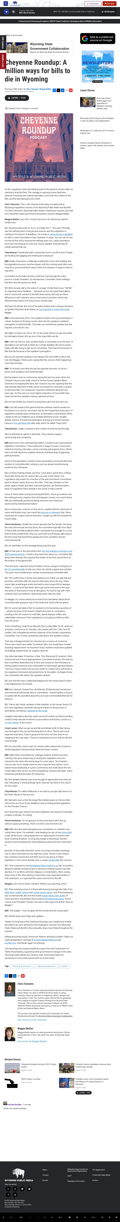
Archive (95, 1180)
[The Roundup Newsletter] (97, 66)
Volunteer (94, 3)
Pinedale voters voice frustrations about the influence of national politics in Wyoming (91, 1081)
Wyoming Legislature (46, 966)
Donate (110, 3)
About (45, 1170)
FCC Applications (98, 1170)
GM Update (3, 43)
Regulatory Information (76, 1181)
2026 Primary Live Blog (30, 1079)
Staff (69, 1176)
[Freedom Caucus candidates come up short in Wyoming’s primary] (66, 1068)
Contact (45, 1175)
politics (65, 966)
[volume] (13, 11)
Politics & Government (13, 35)
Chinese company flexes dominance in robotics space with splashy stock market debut (97, 145)
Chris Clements (32, 89)
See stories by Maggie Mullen (32, 1041)
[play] (6, 11)
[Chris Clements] (10, 989)
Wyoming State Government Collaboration (55, 1016)
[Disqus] (60, 1129)
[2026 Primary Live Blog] (12, 1083)
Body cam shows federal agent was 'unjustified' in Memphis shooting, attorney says (104, 103)
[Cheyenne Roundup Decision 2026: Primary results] (12, 1068)
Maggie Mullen (45, 89)
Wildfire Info (3, 60)
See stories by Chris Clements (32, 1019)
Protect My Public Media (101, 1175)
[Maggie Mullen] (10, 1034)
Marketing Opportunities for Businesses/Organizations (78, 1170)
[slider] (17, 11)
